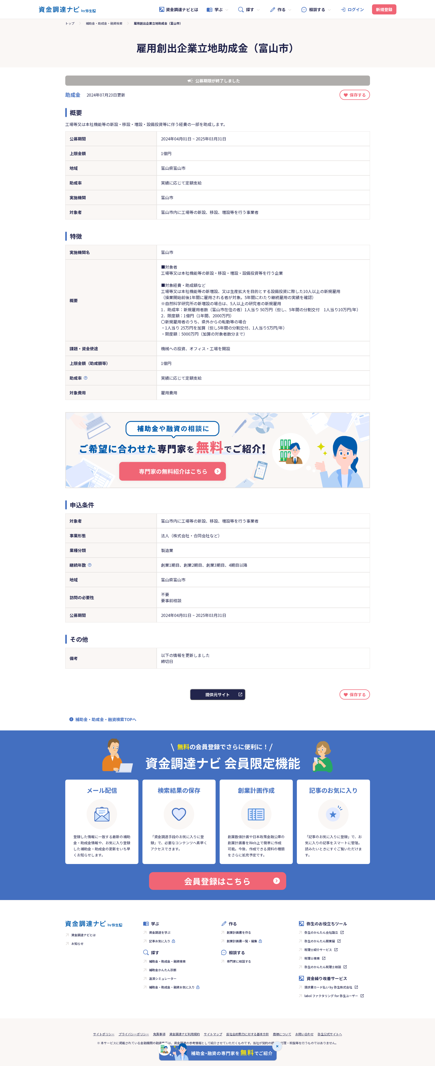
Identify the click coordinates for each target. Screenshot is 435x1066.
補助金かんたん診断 (162, 970)
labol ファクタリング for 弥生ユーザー (331, 996)
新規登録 (384, 9)
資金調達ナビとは (182, 9)
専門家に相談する (239, 961)
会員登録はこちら (217, 881)
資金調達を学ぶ (159, 932)
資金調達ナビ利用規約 (184, 1034)
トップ (69, 23)
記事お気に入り (159, 941)
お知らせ (77, 943)
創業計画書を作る (239, 932)
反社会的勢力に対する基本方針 (247, 1034)
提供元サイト (217, 694)
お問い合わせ (304, 1034)
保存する (358, 95)
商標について (282, 1034)
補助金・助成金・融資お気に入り (172, 987)
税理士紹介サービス (318, 949)
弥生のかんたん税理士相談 (322, 967)
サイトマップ (213, 1034)
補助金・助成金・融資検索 (104, 23)
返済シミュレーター (162, 978)
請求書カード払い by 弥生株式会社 (328, 987)
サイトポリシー (104, 1034)
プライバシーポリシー (134, 1034)
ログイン (356, 9)
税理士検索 (312, 958)
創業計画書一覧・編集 (242, 941)
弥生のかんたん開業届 (319, 941)
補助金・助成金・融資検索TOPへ (105, 719)
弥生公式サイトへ (330, 1034)
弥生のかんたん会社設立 (321, 932)
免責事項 (159, 1034)
